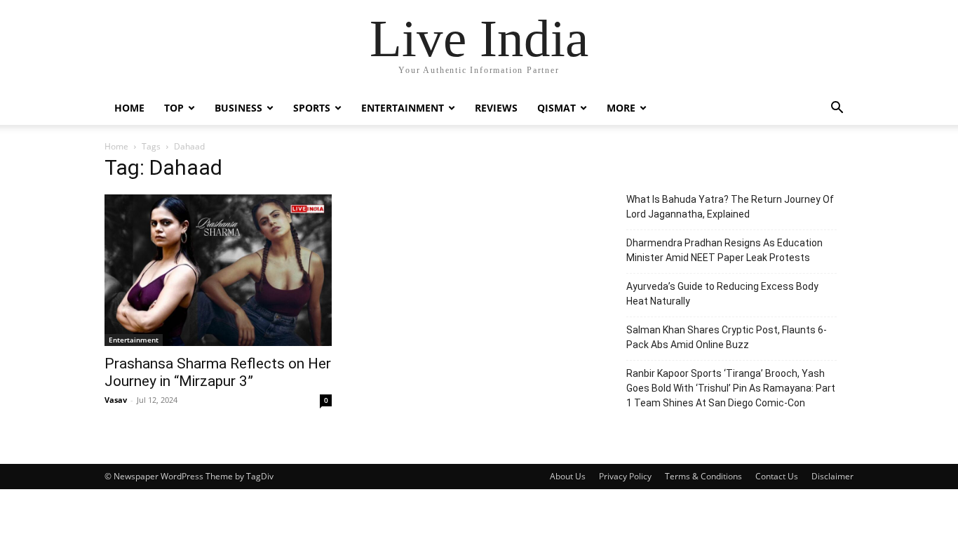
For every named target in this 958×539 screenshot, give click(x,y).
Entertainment (402, 107)
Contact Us (776, 476)
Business (238, 107)
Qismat (556, 107)
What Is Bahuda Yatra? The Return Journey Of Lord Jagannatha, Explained (730, 207)
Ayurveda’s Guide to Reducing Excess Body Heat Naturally (722, 294)
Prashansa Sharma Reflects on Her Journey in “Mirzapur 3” (217, 372)
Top (174, 107)
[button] (837, 109)
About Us (568, 476)
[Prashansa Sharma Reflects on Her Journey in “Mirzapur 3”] (218, 270)
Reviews (496, 107)
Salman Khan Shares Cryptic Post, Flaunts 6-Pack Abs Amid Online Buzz (726, 337)
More (621, 107)
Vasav (115, 399)
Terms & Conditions (703, 476)
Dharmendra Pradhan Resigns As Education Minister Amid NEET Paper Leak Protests (724, 250)
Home (129, 107)
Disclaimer (832, 476)
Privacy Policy (625, 476)
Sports (311, 107)
